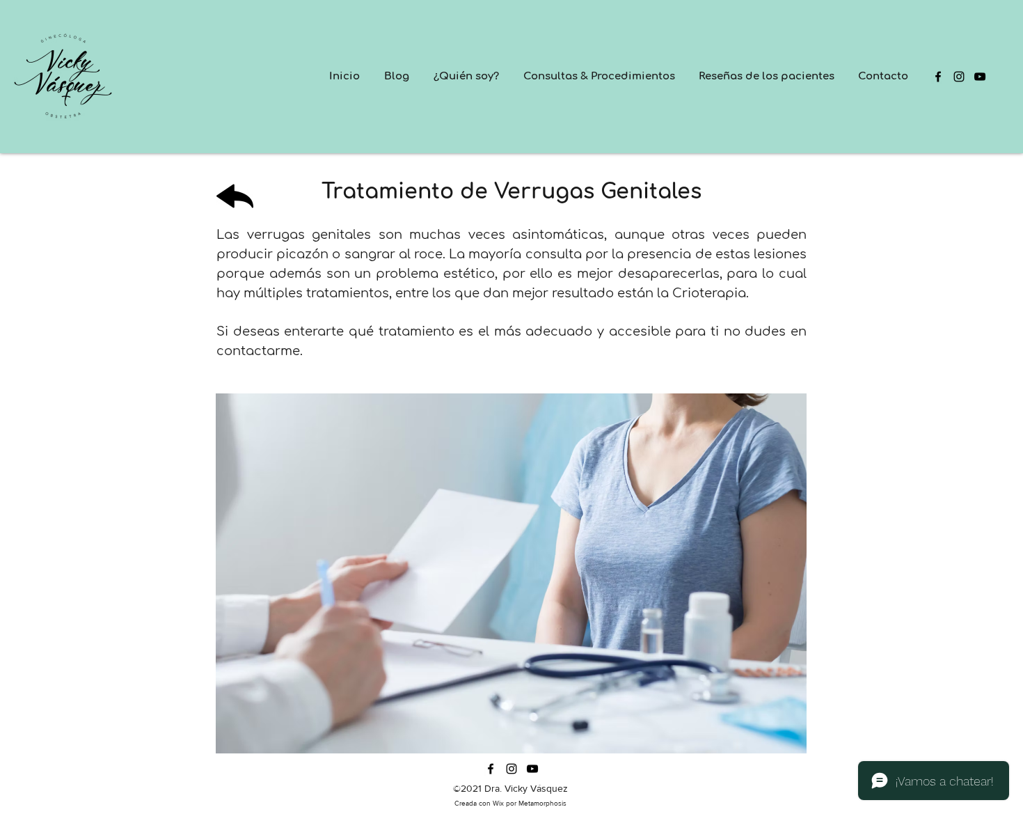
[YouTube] (980, 77)
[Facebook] (938, 77)
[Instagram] (959, 77)
